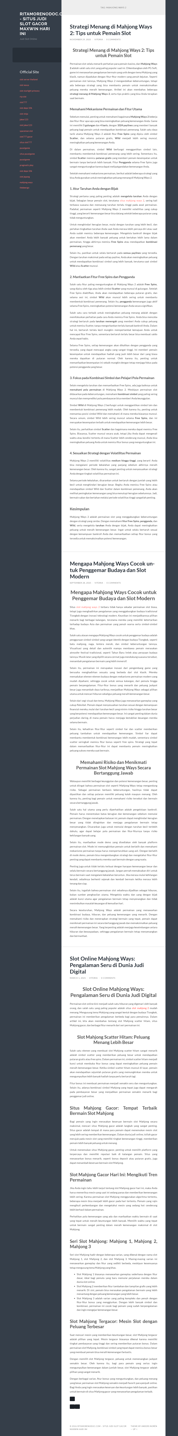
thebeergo (24, 187)
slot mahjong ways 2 (88, 606)
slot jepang (25, 176)
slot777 (23, 102)
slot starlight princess (30, 90)
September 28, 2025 (80, 583)
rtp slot (23, 96)
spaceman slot (26, 131)
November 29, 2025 (80, 39)
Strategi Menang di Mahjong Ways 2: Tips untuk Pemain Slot (111, 29)
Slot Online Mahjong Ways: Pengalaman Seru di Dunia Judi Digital (107, 965)
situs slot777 (26, 142)
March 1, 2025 (78, 978)
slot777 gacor (26, 136)
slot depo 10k (26, 108)
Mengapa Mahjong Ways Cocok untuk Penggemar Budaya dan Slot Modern (112, 570)
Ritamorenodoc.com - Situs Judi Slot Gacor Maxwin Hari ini (45, 23)
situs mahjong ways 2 (132, 200)
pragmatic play (26, 165)
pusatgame (25, 148)
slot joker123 (26, 125)
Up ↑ (135, 1429)
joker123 (24, 119)
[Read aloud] (72, 1406)
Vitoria (98, 39)
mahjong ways (26, 182)
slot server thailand (29, 79)
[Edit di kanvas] (77, 1406)
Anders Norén (149, 1426)
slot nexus (24, 85)
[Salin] (72, 1399)
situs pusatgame (27, 154)
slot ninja (24, 113)
